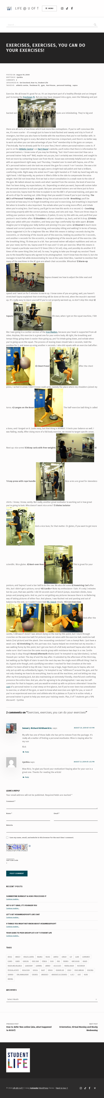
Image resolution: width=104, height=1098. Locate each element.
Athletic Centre (26, 149)
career (64, 957)
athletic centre (22, 85)
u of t (72, 974)
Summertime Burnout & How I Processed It (26, 896)
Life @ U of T (27, 8)
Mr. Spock (51, 602)
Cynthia (20, 77)
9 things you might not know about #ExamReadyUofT (31, 923)
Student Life (43, 83)
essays (10, 961)
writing (10, 979)
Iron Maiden (51, 332)
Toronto (35, 974)
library (47, 966)
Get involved (25, 83)
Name (9, 813)
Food (52, 961)
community (86, 957)
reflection (26, 970)
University (44, 974)
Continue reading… (12, 899)
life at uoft (57, 966)
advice (10, 957)
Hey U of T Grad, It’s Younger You (21, 905)
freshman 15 (35, 85)
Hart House (50, 85)
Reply (27, 752)
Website (9, 825)
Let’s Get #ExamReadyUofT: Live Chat (23, 914)
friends (65, 961)
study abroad (79, 970)
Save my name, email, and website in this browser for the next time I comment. (42, 837)
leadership (29, 966)
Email (56, 813)
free (58, 961)
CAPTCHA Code (12, 860)
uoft (79, 974)
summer (10, 974)
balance (39, 957)
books (48, 957)
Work (86, 974)
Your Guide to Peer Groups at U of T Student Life (29, 933)
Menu (50, 8)
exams (17, 961)
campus (55, 957)
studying (90, 970)
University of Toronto (59, 974)
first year (35, 961)
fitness (44, 961)
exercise (26, 961)
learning (39, 966)
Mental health (69, 966)
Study (69, 970)
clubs (77, 957)
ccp (71, 957)
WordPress (43, 1088)
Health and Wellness (15, 966)
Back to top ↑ (62, 1088)
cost (8, 687)
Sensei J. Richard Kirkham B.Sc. (37, 728)
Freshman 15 (29, 97)
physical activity (13, 970)
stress (50, 970)
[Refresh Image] (29, 845)
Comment (10, 801)
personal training (64, 85)
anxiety (17, 957)
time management (23, 974)
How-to (34, 83)
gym (43, 85)
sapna (75, 85)
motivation (81, 966)
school (35, 970)
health (85, 961)
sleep (43, 970)
